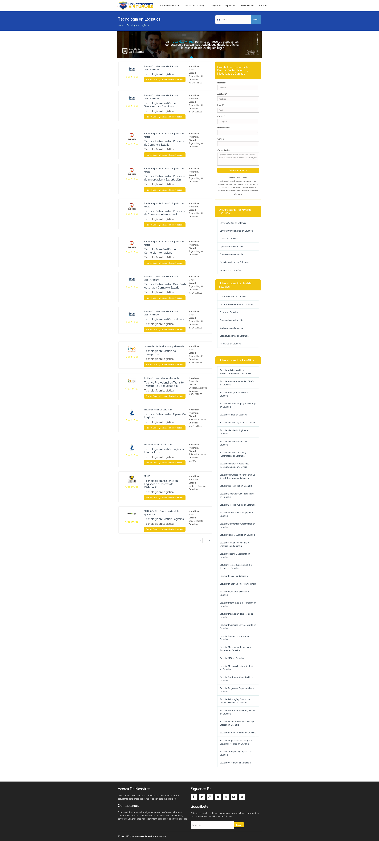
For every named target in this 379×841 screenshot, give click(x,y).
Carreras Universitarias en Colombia (236, 230)
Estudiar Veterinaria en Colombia (235, 762)
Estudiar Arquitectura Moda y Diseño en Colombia (237, 383)
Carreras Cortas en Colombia (233, 222)
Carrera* (221, 138)
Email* (220, 105)
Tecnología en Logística (138, 25)
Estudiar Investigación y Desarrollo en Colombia (238, 627)
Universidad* (223, 127)
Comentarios (223, 150)
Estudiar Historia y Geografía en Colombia (235, 555)
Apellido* (222, 93)
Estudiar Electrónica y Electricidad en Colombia (237, 525)
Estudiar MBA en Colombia (232, 658)
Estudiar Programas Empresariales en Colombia (237, 690)
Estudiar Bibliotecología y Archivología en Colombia (238, 405)
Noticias (263, 5)
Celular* (221, 116)
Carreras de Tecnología (195, 5)
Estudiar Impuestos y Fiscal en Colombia (234, 593)
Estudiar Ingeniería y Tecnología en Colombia (236, 615)
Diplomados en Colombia (231, 246)
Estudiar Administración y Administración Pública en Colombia (236, 372)
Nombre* (221, 82)
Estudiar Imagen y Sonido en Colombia (238, 583)
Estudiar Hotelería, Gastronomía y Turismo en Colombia (236, 566)
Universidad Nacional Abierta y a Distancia (164, 346)
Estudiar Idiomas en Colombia (234, 576)
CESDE (147, 476)
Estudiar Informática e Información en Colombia (238, 604)
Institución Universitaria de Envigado (161, 378)
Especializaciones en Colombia (234, 262)
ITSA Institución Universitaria (158, 409)
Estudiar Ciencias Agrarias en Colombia (238, 422)
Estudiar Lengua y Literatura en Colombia (234, 638)
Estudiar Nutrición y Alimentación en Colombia (237, 679)
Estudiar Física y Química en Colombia (237, 534)
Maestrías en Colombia (230, 270)
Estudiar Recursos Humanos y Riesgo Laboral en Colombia (237, 723)
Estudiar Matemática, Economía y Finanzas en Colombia (235, 649)
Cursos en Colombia (229, 238)
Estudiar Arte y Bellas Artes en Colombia (234, 394)
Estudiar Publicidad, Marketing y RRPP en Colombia (237, 712)
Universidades (247, 5)
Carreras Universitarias (168, 5)
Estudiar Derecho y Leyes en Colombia (238, 504)
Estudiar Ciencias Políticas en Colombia (234, 443)
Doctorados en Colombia (231, 254)
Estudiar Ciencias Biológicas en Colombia (234, 432)
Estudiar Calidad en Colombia (233, 414)
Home (120, 25)
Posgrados (216, 5)
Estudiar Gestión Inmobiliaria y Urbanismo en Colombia (234, 544)
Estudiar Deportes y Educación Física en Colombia (237, 495)
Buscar (256, 19)
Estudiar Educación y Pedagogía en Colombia (236, 514)
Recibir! (239, 825)
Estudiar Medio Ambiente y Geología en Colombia (237, 668)
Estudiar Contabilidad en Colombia (236, 485)
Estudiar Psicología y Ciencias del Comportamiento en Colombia (235, 701)
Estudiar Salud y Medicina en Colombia (238, 732)
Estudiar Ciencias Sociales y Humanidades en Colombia (233, 454)
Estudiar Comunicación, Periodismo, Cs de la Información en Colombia (237, 476)
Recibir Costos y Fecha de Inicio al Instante (165, 79)
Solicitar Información (238, 170)
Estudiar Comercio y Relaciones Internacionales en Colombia (234, 465)
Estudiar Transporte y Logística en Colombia (236, 753)
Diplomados (231, 5)
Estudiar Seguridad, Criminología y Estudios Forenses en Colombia (236, 742)
